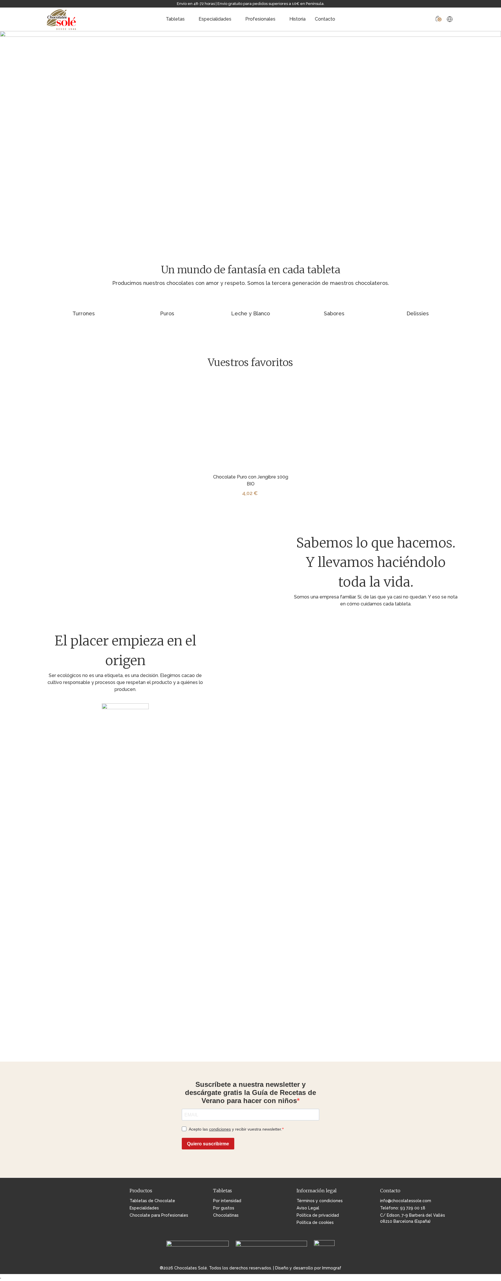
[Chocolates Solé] (61, 19)
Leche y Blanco (250, 313)
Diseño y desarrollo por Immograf (308, 1268)
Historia (297, 19)
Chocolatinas (226, 1215)
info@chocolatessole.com (405, 1200)
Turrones (83, 313)
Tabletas (175, 19)
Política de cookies (315, 1222)
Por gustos (223, 1208)
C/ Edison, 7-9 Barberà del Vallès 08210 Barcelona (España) (412, 1218)
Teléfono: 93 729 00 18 (402, 1208)
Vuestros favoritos (250, 362)
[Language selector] (449, 19)
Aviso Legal (308, 1208)
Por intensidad (227, 1200)
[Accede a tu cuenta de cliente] (428, 19)
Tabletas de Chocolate (152, 1200)
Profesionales (260, 19)
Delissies (417, 313)
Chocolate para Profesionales (159, 1215)
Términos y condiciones (320, 1200)
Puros (167, 313)
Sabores (334, 313)
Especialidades (215, 19)
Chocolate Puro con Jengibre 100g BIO (250, 480)
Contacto (325, 19)
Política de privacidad (318, 1215)
